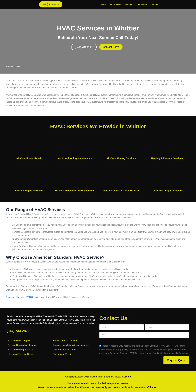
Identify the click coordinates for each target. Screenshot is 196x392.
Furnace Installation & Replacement (75, 190)
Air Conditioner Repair (29, 158)
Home (103, 4)
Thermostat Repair (62, 354)
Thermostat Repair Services (167, 190)
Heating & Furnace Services (167, 158)
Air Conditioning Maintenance (75, 158)
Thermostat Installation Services (121, 190)
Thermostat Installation (64, 349)
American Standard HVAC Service (22, 297)
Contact (154, 4)
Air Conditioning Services (121, 158)
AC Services (115, 4)
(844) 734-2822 (18, 331)
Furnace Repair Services (29, 190)
